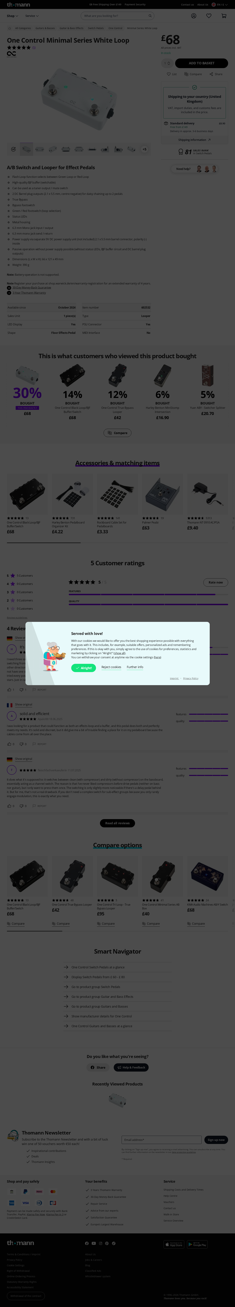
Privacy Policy (190, 678)
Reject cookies (111, 667)
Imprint (174, 678)
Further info (135, 667)
